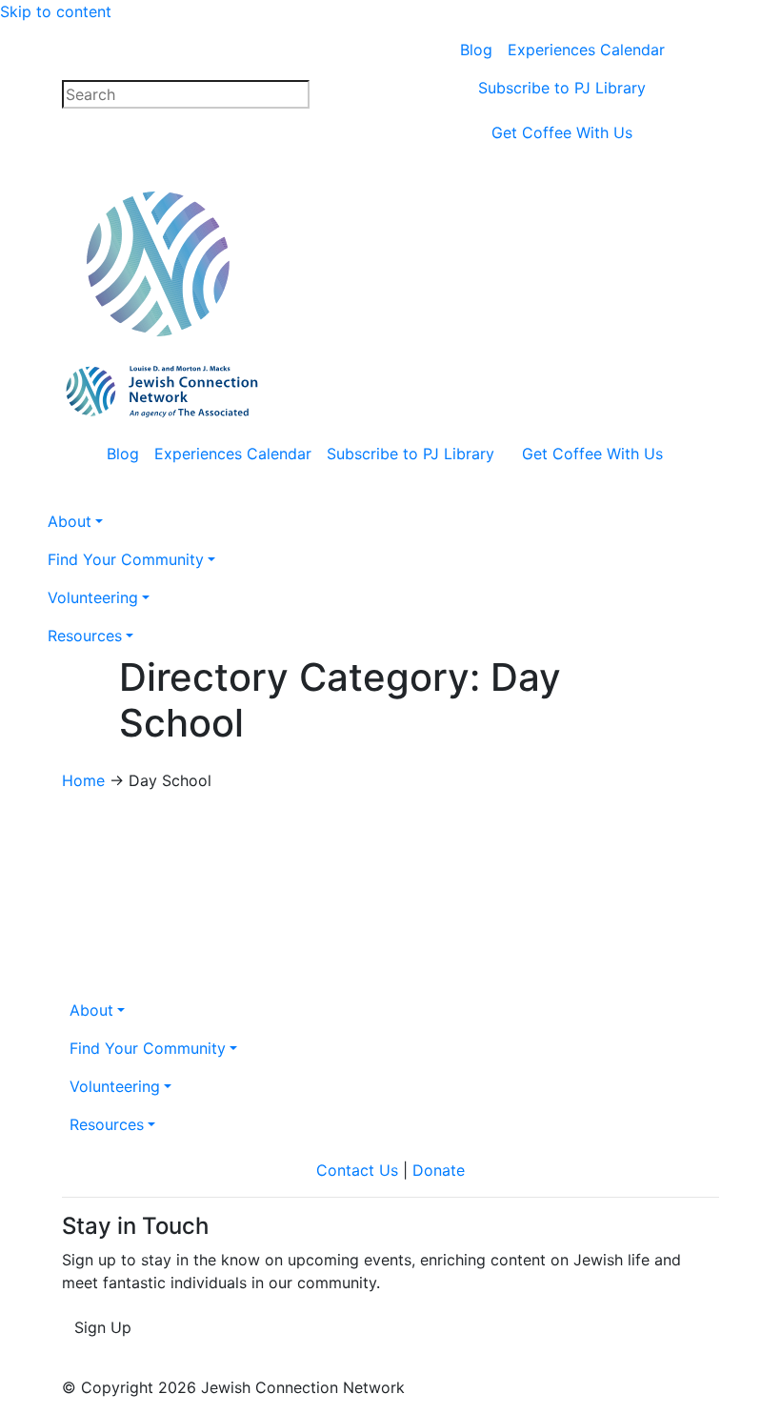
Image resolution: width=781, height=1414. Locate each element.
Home (83, 780)
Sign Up (102, 1327)
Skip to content (55, 11)
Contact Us (357, 1170)
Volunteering (115, 1086)
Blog (476, 49)
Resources (107, 1124)
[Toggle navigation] (591, 293)
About (91, 1010)
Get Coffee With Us (561, 132)
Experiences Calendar (586, 49)
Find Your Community (148, 1048)
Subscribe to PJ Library (562, 87)
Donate (438, 1170)
